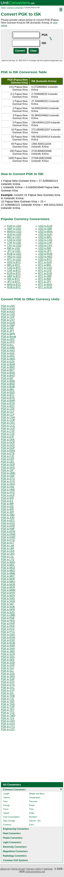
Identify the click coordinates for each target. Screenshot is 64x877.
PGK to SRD (8, 676)
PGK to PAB (7, 618)
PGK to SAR (8, 648)
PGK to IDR (7, 498)
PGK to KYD (8, 540)
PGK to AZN (7, 361)
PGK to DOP (8, 442)
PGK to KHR (8, 526)
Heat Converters (12, 833)
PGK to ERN (8, 450)
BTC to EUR (45, 273)
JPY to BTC (13, 281)
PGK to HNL (8, 487)
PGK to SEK (8, 659)
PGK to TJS (7, 698)
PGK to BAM (8, 364)
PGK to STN (8, 685)
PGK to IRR (7, 509)
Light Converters (12, 842)
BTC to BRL (45, 265)
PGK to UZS (8, 729)
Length (6, 793)
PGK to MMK (8, 573)
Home (3, 8)
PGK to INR (7, 328)
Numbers (33, 817)
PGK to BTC (8, 395)
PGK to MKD (8, 570)
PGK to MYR (8, 593)
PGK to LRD (8, 554)
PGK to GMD (8, 473)
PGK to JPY (7, 331)
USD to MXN (45, 231)
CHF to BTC (14, 270)
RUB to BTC (14, 287)
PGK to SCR (8, 654)
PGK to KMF (8, 529)
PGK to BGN (8, 372)
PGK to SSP (8, 679)
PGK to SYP (8, 690)
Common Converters (14, 789)
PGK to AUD (8, 311)
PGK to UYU (8, 726)
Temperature (34, 797)
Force (5, 809)
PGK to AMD (8, 347)
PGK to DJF (7, 437)
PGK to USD (8, 306)
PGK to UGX (8, 724)
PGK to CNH (8, 417)
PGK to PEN (8, 620)
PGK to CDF (8, 409)
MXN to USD (14, 231)
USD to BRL (45, 237)
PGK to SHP (8, 665)
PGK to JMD (8, 515)
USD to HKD (45, 256)
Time (31, 809)
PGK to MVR (8, 587)
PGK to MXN (8, 333)
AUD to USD (14, 234)
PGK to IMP (7, 503)
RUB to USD (14, 254)
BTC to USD (14, 259)
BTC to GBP (45, 276)
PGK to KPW (8, 531)
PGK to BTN (8, 398)
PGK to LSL (7, 556)
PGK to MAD (8, 562)
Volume (6, 797)
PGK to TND (8, 704)
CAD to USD (14, 240)
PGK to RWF (8, 646)
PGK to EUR (8, 308)
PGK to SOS (8, 673)
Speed (6, 813)
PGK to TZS (7, 718)
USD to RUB (45, 254)
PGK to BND (8, 384)
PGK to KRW (8, 534)
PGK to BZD (8, 406)
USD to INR (44, 248)
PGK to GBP (8, 325)
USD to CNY (45, 245)
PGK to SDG (8, 657)
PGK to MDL (8, 565)
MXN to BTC (14, 284)
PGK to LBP (7, 548)
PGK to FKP (7, 459)
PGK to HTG (8, 492)
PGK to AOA (8, 353)
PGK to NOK (8, 607)
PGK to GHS (8, 467)
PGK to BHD (8, 375)
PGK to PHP (8, 623)
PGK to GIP (7, 470)
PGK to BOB (8, 386)
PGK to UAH (8, 721)
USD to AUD (45, 234)
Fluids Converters (12, 837)
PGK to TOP (8, 707)
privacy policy (34, 869)
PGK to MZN (8, 595)
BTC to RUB (45, 287)
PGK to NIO (7, 604)
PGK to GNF (8, 476)
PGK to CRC (8, 423)
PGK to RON (8, 637)
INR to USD (13, 248)
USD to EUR (45, 226)
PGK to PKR (8, 626)
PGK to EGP (8, 448)
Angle (31, 813)
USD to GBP (45, 229)
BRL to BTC (13, 265)
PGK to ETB (7, 453)
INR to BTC (13, 279)
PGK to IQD (7, 506)
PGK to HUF (8, 495)
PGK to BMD (8, 381)
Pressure (33, 801)
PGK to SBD (8, 651)
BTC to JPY (44, 281)
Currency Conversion (15, 8)
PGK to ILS (7, 501)
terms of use (18, 869)
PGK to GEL (7, 462)
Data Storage (9, 821)
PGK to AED (8, 339)
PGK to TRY (8, 710)
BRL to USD (14, 237)
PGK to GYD (8, 481)
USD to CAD (45, 240)
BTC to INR (44, 279)
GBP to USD (14, 229)
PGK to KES (8, 520)
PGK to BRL (7, 389)
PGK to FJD (7, 456)
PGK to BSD (8, 392)
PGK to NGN (8, 601)
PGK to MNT (8, 576)
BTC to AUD (45, 262)
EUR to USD (14, 226)
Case (31, 824)
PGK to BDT (8, 370)
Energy (6, 805)
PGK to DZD (8, 445)
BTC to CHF (45, 270)
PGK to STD (8, 682)
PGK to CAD (8, 314)
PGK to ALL (7, 345)
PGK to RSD (8, 640)
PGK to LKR (7, 551)
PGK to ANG (8, 350)
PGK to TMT (8, 701)
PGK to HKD (8, 484)
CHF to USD (14, 242)
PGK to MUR (8, 584)
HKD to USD (14, 256)
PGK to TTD (7, 712)
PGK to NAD (8, 598)
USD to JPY (45, 251)
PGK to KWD (8, 537)
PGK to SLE (7, 668)
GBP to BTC (14, 276)
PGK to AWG (8, 359)
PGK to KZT (7, 542)
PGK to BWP (8, 400)
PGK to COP (8, 420)
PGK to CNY (8, 320)
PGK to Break (8, 336)
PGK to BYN (8, 403)
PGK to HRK (8, 489)
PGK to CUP (8, 428)
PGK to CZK (8, 434)
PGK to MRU (8, 581)
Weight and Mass (37, 793)
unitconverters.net (35, 871)
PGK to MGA (8, 568)
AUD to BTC (14, 262)
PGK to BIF (7, 378)
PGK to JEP (7, 512)
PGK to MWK (8, 590)
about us (5, 869)
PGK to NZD (8, 612)
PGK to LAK (7, 545)
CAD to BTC (14, 268)
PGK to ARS (8, 356)
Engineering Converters (16, 828)
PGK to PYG (8, 632)
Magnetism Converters (15, 851)
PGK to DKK (8, 439)
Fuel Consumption (11, 817)
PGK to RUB (8, 643)
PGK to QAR (8, 634)
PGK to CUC (8, 425)
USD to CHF (45, 242)
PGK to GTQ (8, 478)
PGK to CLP (7, 414)
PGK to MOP (8, 579)
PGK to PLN (7, 629)
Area (5, 801)
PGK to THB (8, 696)
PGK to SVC (8, 687)
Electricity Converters (15, 846)
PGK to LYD (7, 559)
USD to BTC (45, 259)
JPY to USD (14, 251)
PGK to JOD (7, 517)
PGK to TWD (8, 715)
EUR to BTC (14, 273)
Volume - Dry (35, 821)
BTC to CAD (45, 268)
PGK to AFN (7, 342)
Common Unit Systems (15, 860)
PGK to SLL (7, 671)
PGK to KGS (8, 523)
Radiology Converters (15, 855)
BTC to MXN (45, 284)
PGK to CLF (7, 411)
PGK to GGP (8, 464)
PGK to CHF (8, 317)
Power (32, 805)
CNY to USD (14, 245)
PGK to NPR (8, 609)
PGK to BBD (8, 367)
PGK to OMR (8, 615)
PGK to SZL (7, 693)
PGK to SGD (8, 662)
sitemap (48, 869)
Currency (7, 824)
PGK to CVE (8, 431)
